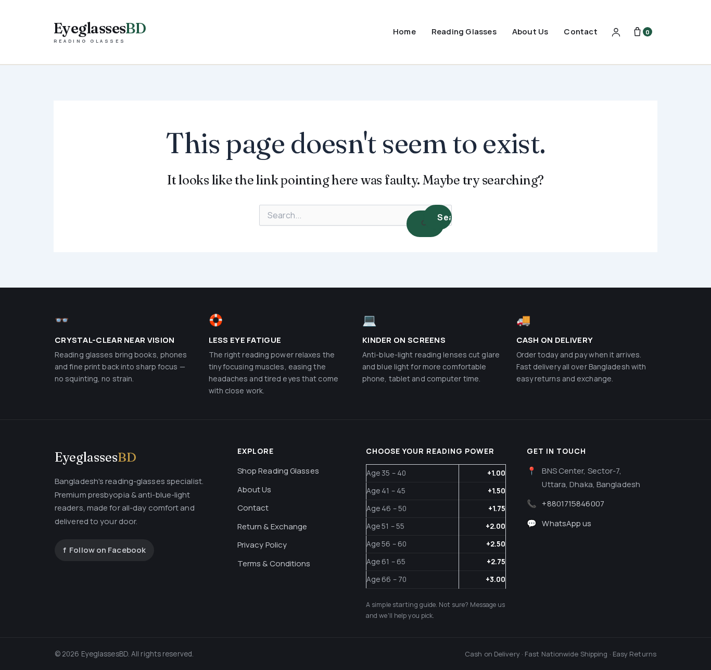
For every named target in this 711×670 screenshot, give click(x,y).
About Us (530, 31)
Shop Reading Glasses (278, 470)
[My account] (616, 32)
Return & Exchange (272, 526)
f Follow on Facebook (104, 549)
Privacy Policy (262, 544)
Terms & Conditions (274, 563)
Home (404, 31)
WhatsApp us (566, 523)
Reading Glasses (464, 31)
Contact (580, 31)
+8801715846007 (573, 503)
